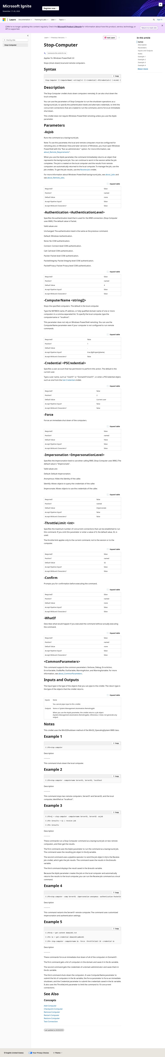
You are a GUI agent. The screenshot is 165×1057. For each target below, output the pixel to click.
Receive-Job (85, 169)
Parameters (142, 48)
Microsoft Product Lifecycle (69, 26)
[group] (82, 80)
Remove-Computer (52, 1012)
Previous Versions (58, 38)
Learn (46, 38)
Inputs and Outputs (145, 51)
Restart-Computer (51, 1015)
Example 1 (142, 56)
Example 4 (142, 65)
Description (142, 45)
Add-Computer (50, 1006)
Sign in (159, 19)
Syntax (140, 42)
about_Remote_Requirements (56, 152)
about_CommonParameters (70, 673)
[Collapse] (28, 36)
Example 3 (142, 62)
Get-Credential (68, 380)
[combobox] (15, 40)
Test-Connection (51, 1021)
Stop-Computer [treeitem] (10, 45)
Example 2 (142, 59)
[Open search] (154, 20)
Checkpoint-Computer (53, 1009)
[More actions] (119, 37)
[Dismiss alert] (160, 4)
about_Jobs (110, 174)
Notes (140, 54)
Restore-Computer (52, 1018)
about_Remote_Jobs (55, 177)
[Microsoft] (4, 19)
